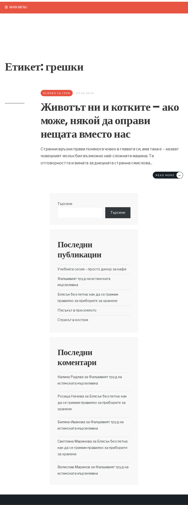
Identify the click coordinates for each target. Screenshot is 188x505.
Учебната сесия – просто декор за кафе (92, 269)
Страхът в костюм (73, 320)
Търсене (65, 204)
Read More (169, 175)
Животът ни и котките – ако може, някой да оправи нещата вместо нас (110, 120)
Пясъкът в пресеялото (77, 310)
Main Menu (18, 7)
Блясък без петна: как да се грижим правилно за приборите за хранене (92, 402)
